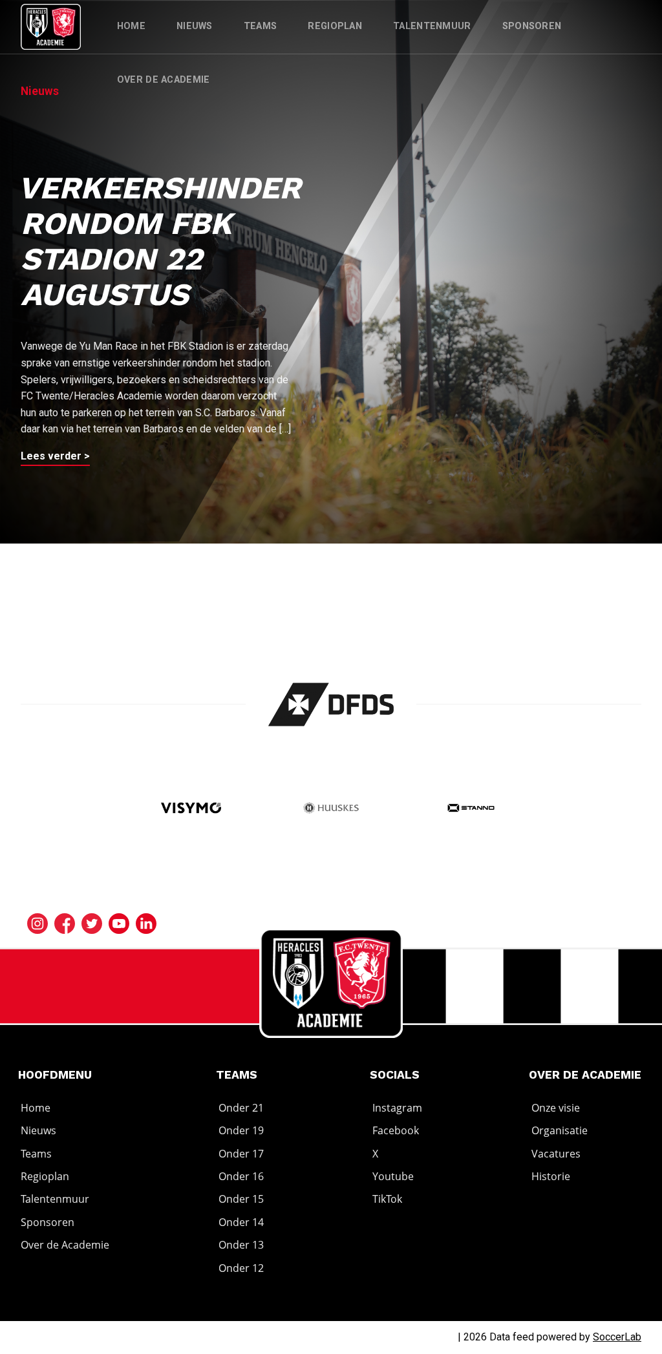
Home (131, 26)
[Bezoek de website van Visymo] (191, 809)
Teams (260, 26)
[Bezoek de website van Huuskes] (331, 809)
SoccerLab (617, 1337)
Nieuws (194, 26)
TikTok (387, 1199)
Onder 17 (241, 1154)
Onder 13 (241, 1245)
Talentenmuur (432, 26)
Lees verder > (55, 456)
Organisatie (559, 1130)
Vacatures (556, 1154)
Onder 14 (241, 1222)
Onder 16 (241, 1176)
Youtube (393, 1176)
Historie (550, 1176)
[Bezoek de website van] (331, 704)
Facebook (395, 1130)
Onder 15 (241, 1199)
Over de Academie (163, 79)
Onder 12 (241, 1268)
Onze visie (555, 1108)
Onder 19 (241, 1130)
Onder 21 (241, 1108)
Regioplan (335, 26)
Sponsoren (532, 26)
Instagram (397, 1108)
